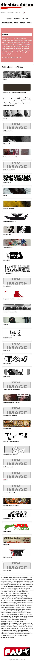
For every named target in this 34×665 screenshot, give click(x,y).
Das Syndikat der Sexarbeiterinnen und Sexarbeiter (13, 299)
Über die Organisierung (7, 273)
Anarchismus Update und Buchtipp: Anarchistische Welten (14, 92)
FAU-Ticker (5, 480)
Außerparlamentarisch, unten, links (10, 312)
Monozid (5, 118)
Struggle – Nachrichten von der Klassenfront (11, 389)
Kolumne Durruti (6, 144)
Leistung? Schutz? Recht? (8, 518)
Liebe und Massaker (7, 234)
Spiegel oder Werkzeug (7, 247)
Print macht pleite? (7, 286)
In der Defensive (6, 544)
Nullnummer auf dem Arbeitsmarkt (10, 415)
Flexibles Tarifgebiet (7, 570)
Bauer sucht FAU (6, 350)
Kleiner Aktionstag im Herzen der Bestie (11, 505)
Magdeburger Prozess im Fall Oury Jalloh (11, 441)
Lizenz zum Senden (7, 428)
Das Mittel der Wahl (7, 531)
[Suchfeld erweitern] (24, 13)
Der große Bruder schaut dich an (9, 221)
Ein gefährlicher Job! (7, 182)
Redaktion (14, 57)
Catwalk (5, 195)
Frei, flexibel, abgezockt (8, 467)
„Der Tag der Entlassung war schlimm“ (10, 454)
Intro (20, 57)
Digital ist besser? (6, 260)
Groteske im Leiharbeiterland (9, 492)
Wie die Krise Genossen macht (9, 169)
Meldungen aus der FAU (7, 557)
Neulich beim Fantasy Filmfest (9, 208)
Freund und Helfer (6, 376)
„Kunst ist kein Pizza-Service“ (9, 105)
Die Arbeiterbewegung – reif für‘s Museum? (11, 402)
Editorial (5, 79)
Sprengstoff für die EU (7, 337)
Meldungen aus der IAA (7, 363)
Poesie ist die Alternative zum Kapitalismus (11, 156)
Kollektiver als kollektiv (7, 131)
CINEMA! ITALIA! (6, 324)
